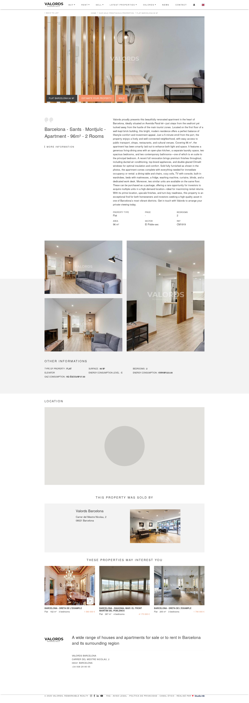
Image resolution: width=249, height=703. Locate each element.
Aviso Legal (120, 696)
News (165, 4)
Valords (148, 4)
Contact (181, 4)
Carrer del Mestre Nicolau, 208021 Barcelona (91, 518)
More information (60, 147)
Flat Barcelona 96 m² (147, 13)
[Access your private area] (194, 4)
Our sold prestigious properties (116, 13)
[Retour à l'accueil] (56, 640)
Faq (108, 696)
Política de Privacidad (143, 696)
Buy (71, 4)
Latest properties (122, 4)
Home (93, 13)
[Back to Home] (55, 4)
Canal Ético (167, 696)
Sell (99, 4)
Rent (84, 4)
